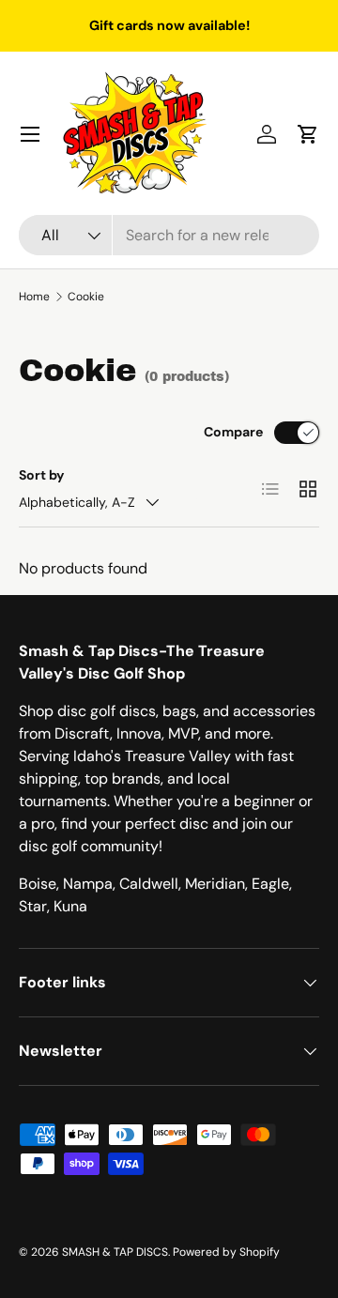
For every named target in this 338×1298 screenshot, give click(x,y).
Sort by (42, 474)
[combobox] (169, 235)
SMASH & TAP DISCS (115, 1252)
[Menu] (30, 134)
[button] (308, 134)
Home (34, 296)
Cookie (86, 296)
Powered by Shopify (226, 1252)
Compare (233, 431)
